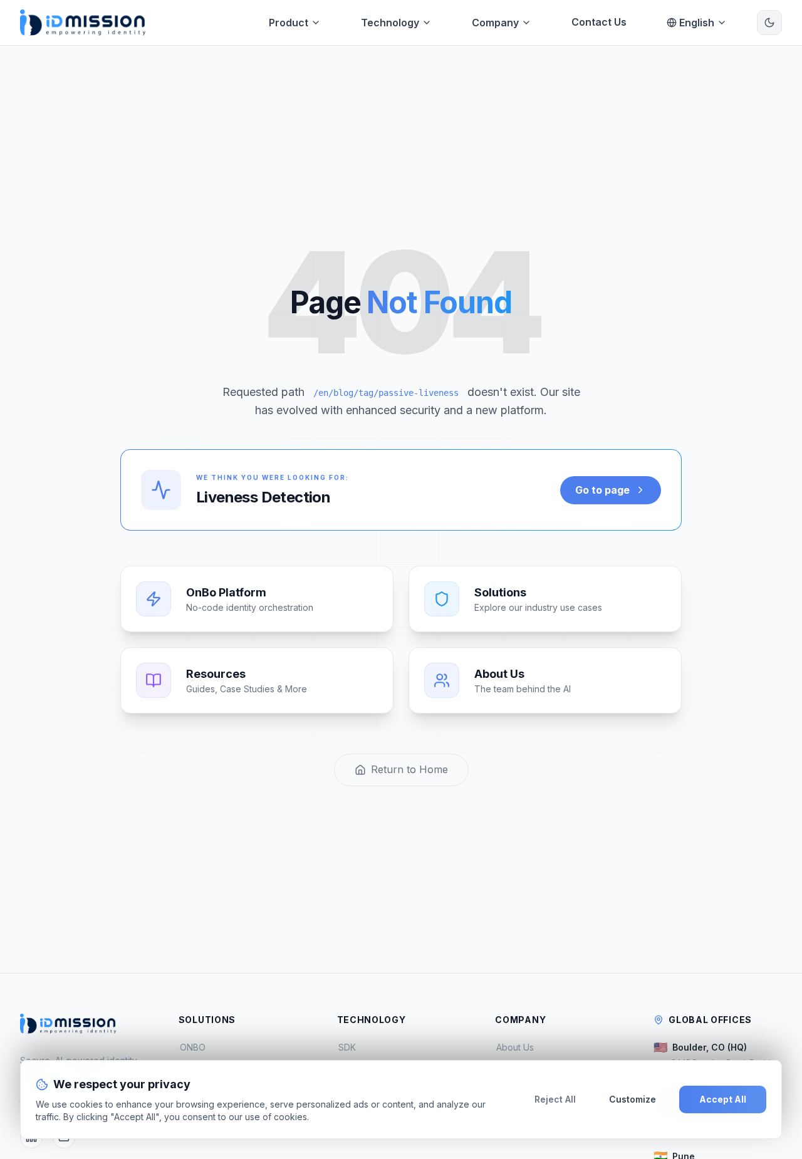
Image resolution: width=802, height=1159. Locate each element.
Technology (390, 22)
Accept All (722, 1099)
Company (495, 22)
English (696, 22)
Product (288, 22)
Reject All (555, 1099)
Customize (632, 1099)
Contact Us (599, 22)
